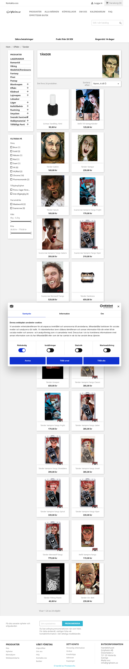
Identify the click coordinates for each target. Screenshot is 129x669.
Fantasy (14, 73)
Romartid (15, 62)
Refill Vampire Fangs (87, 554)
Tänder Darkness (87, 296)
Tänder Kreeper (52, 382)
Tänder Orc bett (87, 598)
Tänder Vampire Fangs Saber (87, 425)
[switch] (50, 350)
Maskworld (19, 204)
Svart (16, 163)
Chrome (18, 175)
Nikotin (17, 155)
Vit (15, 167)
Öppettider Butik (38, 15)
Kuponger (70, 661)
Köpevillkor (69, 11)
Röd (16, 159)
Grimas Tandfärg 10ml (52, 123)
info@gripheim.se (109, 662)
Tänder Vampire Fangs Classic (87, 382)
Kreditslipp (71, 654)
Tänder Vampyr (87, 167)
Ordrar (69, 651)
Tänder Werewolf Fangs (53, 554)
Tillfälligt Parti (17, 124)
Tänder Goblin (53, 167)
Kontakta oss (12, 3)
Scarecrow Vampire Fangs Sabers (53, 253)
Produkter (35, 11)
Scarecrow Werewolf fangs (52, 296)
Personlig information (75, 648)
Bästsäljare (10, 654)
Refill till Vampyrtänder (88, 123)
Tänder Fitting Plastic (53, 598)
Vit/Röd (17, 171)
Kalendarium (97, 11)
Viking (13, 66)
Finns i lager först (21, 190)
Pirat (12, 77)
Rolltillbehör (16, 106)
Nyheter (9, 651)
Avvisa (28, 361)
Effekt (13, 88)
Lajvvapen (15, 95)
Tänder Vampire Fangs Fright (52, 425)
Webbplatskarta (12, 658)
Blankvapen (16, 84)
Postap (13, 81)
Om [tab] (102, 314)
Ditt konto (72, 644)
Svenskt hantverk (19, 117)
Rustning (15, 110)
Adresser (70, 657)
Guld (16, 151)
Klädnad (14, 91)
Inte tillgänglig (20, 194)
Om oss (83, 11)
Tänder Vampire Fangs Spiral (52, 511)
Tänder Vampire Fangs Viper (88, 511)
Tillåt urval (64, 361)
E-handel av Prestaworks (64, 665)
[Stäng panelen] (118, 306)
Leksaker (14, 99)
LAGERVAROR (17, 59)
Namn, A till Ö (106, 83)
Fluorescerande (21, 179)
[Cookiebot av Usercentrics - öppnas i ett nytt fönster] (102, 306)
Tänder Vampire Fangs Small (87, 468)
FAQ (110, 11)
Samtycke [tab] (26, 314)
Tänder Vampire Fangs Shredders (53, 468)
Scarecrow (19, 208)
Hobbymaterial (17, 121)
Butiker (39, 661)
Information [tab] (64, 314)
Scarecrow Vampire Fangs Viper (87, 253)
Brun (16, 147)
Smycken (14, 113)
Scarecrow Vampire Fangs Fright (87, 210)
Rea (7, 648)
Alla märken (52, 11)
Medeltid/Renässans (20, 70)
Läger (13, 102)
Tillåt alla (101, 361)
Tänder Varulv (53, 210)
